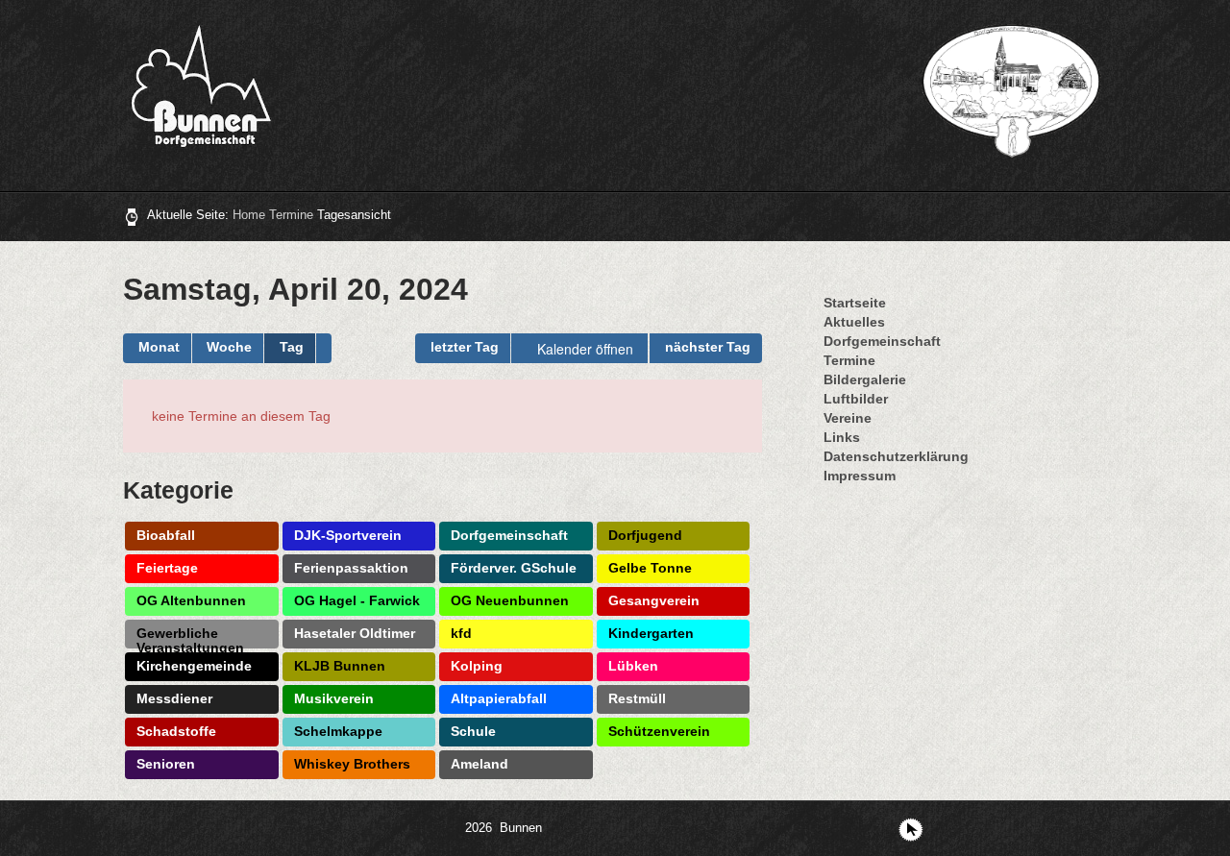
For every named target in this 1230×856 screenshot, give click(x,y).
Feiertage (167, 567)
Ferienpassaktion (351, 567)
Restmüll (637, 698)
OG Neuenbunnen (510, 600)
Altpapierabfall (499, 698)
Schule (473, 731)
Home (249, 215)
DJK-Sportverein (348, 535)
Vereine (848, 418)
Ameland (479, 763)
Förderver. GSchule (514, 567)
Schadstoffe (176, 731)
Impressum (860, 475)
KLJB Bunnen (339, 665)
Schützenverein (659, 731)
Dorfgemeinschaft (509, 535)
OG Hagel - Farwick (357, 600)
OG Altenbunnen (191, 600)
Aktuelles (854, 322)
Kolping (477, 665)
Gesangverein (654, 600)
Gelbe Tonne (650, 567)
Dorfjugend (645, 535)
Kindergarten (651, 633)
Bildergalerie (865, 379)
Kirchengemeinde (194, 665)
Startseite (855, 302)
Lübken (633, 665)
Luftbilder (856, 398)
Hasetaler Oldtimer (354, 633)
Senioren (165, 763)
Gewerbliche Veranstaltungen (190, 636)
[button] (324, 348)
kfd (461, 633)
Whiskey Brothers (352, 763)
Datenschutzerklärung (896, 456)
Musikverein (334, 698)
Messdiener (174, 698)
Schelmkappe (338, 731)
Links (842, 437)
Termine (291, 215)
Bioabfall (165, 535)
